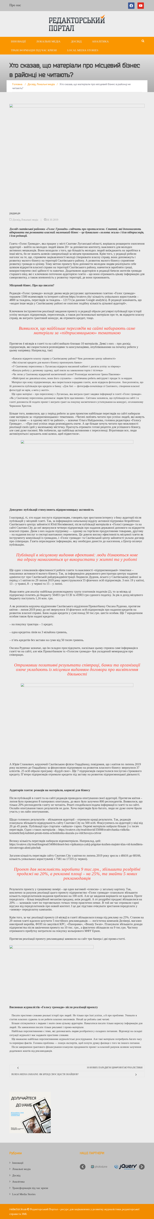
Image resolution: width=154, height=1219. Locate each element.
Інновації (18, 41)
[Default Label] (140, 5)
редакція (14, 213)
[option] (99, 1166)
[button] (82, 1167)
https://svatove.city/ (80, 296)
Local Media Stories (82, 50)
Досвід (76, 41)
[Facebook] (132, 5)
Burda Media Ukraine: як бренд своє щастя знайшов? (45, 1074)
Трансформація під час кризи (34, 50)
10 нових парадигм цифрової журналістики (115, 1067)
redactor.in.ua (17, 1209)
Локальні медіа (48, 41)
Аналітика (100, 41)
